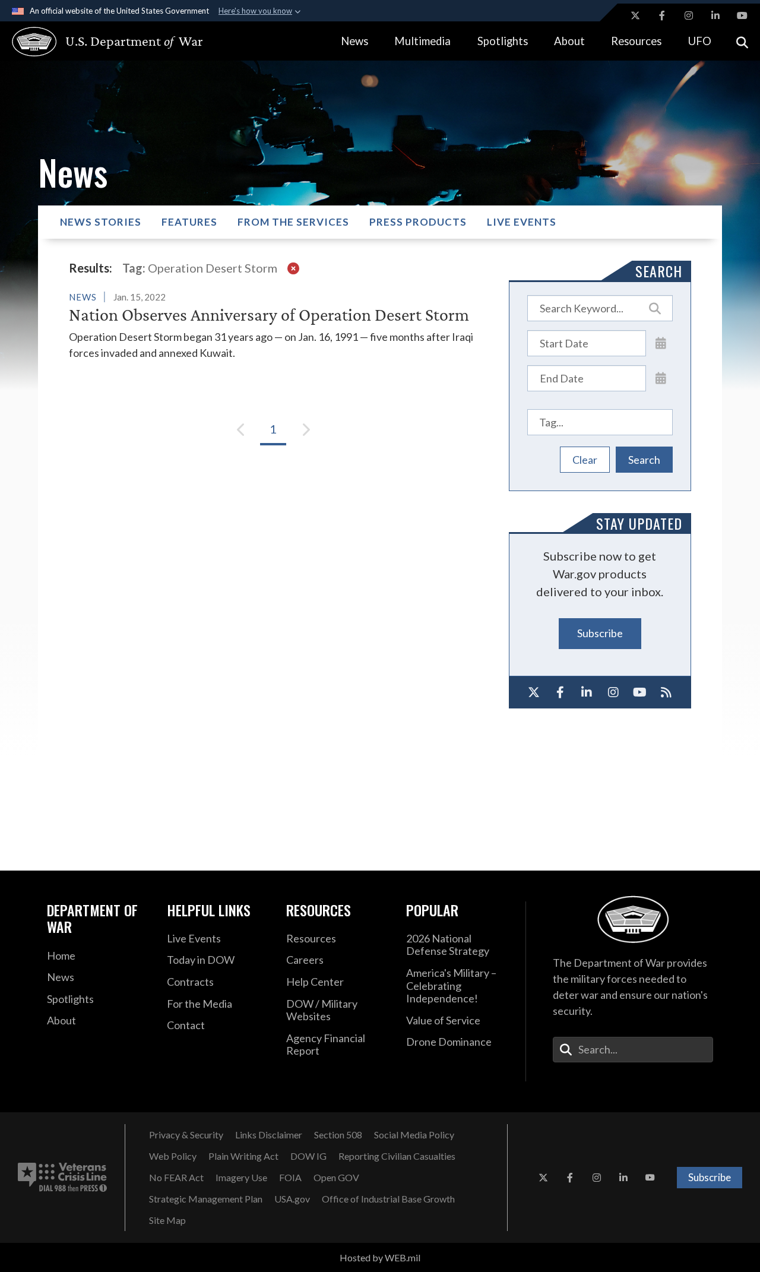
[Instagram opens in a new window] (689, 15)
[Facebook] (560, 692)
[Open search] (742, 41)
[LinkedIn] (587, 692)
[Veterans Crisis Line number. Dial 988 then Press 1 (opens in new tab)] (62, 1177)
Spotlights (502, 41)
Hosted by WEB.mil (380, 1257)
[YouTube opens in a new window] (742, 15)
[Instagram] (613, 692)
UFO (699, 41)
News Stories (100, 222)
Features (189, 222)
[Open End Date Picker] (661, 377)
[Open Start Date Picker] (661, 342)
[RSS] (666, 692)
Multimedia (422, 41)
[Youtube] (639, 692)
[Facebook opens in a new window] (662, 15)
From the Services (293, 222)
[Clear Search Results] (293, 267)
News (354, 41)
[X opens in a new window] (635, 15)
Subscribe (600, 633)
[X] (534, 692)
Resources (636, 41)
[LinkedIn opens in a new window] (715, 15)
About (569, 41)
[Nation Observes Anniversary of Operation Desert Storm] (273, 325)
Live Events (521, 222)
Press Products (418, 222)
